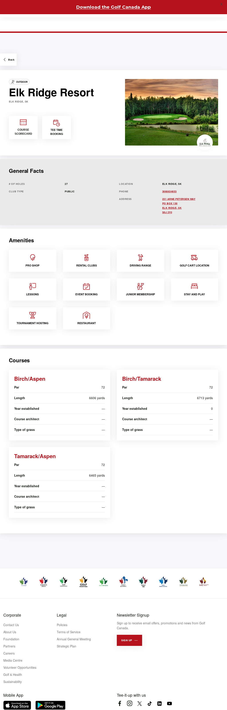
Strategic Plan (66, 646)
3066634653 (169, 191)
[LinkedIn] (159, 703)
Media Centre (12, 660)
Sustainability (12, 681)
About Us (9, 632)
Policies (62, 625)
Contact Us (11, 625)
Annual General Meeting (74, 639)
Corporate (12, 615)
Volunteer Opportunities (19, 667)
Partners (9, 646)
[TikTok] (149, 703)
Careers (9, 653)
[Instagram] (129, 703)
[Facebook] (119, 703)
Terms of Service (68, 632)
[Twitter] (139, 703)
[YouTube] (169, 703)
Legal (62, 615)
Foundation (11, 639)
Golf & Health (12, 674)
